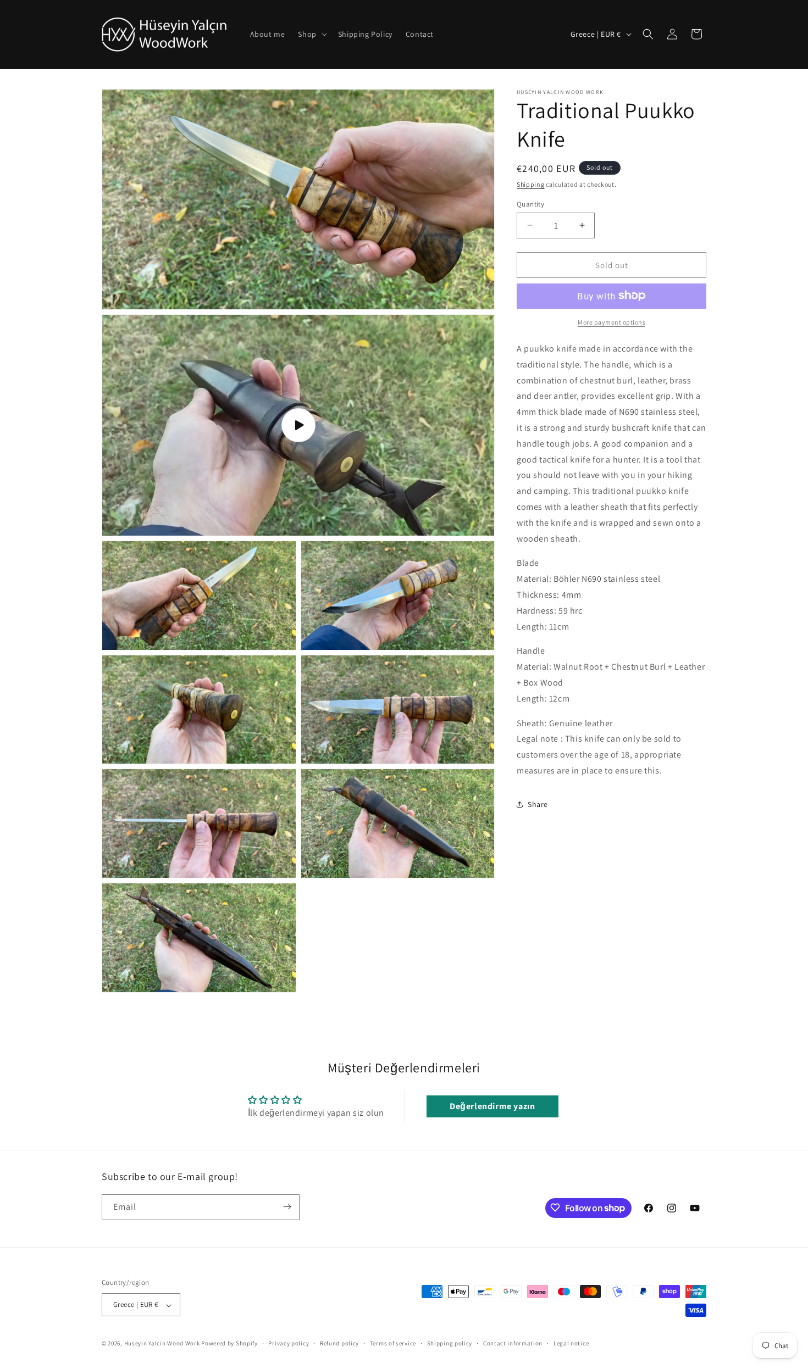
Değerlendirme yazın (492, 1106)
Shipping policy (450, 1343)
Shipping (531, 184)
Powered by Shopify (229, 1344)
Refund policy (339, 1343)
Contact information (513, 1343)
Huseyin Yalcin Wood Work (162, 1344)
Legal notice (571, 1343)
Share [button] (538, 804)
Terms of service (393, 1343)
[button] (311, 34)
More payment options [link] (611, 322)
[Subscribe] (287, 1207)
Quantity (530, 203)
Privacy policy (288, 1343)
